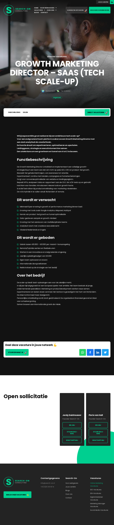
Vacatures (38, 10)
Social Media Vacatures (99, 510)
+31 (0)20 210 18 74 (47, 487)
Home (36, 8)
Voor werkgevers (47, 8)
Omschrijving (14, 112)
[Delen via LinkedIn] (97, 352)
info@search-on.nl (48, 483)
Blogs (36, 12)
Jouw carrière (103, 2)
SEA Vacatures (95, 493)
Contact (44, 12)
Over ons (51, 10)
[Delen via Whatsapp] (82, 352)
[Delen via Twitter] (105, 352)
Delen (25, 112)
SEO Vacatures (95, 490)
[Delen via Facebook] (90, 352)
